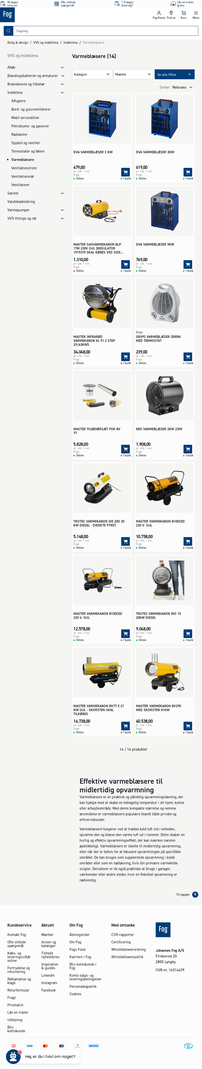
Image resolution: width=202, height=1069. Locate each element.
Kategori (80, 74)
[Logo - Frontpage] (50, 14)
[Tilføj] (125, 172)
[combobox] (105, 31)
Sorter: (165, 87)
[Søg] (8, 31)
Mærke (120, 74)
